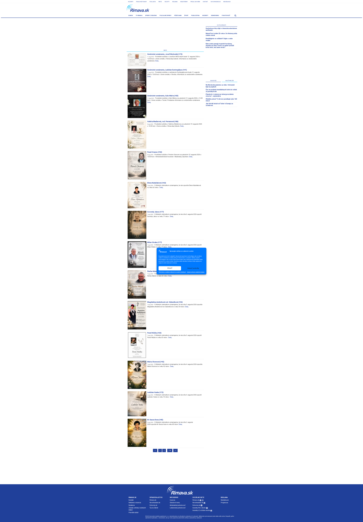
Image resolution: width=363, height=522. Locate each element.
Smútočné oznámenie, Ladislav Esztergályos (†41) (167, 70)
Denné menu (215, 15)
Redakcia (132, 505)
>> (175, 450)
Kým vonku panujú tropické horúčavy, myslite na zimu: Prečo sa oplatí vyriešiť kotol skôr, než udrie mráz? (220, 45)
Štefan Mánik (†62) (154, 271)
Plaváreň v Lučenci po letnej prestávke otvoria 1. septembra (220, 95)
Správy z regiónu (151, 15)
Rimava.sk (153, 500)
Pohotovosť (226, 15)
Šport (186, 15)
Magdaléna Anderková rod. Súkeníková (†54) (165, 302)
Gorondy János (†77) (155, 212)
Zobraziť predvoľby (193, 268)
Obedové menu (175, 502)
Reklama (174, 1)
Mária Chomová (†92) (155, 362)
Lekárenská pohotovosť (178, 508)
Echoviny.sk (153, 505)
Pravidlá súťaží (133, 512)
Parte (160, 1)
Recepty (167, 1)
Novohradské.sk (155, 502)
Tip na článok (154, 508)
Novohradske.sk (216, 1)
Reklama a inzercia (135, 502)
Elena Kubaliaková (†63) (156, 183)
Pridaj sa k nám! (195, 1)
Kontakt (205, 1)
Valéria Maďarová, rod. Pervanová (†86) (162, 121)
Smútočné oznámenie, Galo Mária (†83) (162, 96)
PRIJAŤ (169, 268)
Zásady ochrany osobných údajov (195, 272)
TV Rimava (139, 15)
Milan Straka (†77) (154, 242)
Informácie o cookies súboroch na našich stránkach (172, 272)
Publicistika (195, 15)
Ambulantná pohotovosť (178, 505)
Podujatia (153, 1)
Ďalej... (157, 61)
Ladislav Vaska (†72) (155, 392)
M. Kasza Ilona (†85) (155, 420)
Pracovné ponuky (141, 1)
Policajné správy (165, 15)
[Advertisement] (165, 34)
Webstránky (184, 1)
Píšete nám (178, 15)
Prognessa (224, 502)
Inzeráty (130, 1)
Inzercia (172, 500)
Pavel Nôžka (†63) (154, 333)
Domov (130, 15)
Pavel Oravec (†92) (154, 152)
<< (155, 450)
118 (170, 450)
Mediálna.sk (226, 1)
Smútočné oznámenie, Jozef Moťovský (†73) (164, 54)
